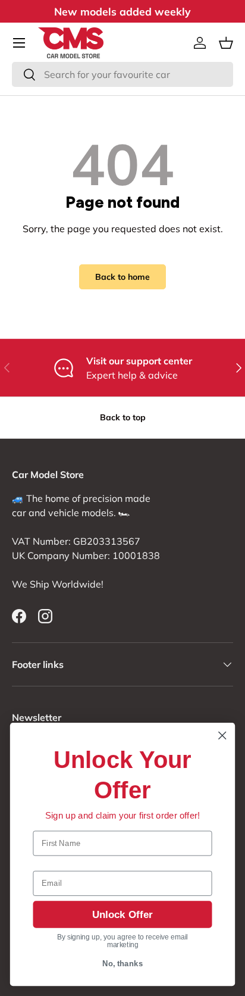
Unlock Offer (122, 914)
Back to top (123, 417)
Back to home (122, 276)
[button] (226, 43)
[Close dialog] (222, 735)
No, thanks (122, 964)
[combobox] (122, 74)
